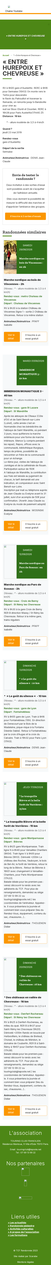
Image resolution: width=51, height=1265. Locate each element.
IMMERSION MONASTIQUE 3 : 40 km (29, 374)
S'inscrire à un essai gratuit (32, 337)
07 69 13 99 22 (28, 1152)
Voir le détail (11, 337)
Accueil (6, 55)
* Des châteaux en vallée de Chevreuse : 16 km (30, 980)
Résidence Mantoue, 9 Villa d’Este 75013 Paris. (25, 1144)
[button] (49, 24)
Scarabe (33, 1256)
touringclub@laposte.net (29, 1149)
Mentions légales (25, 1262)
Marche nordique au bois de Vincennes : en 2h (31, 262)
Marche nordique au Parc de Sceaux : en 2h (31, 567)
